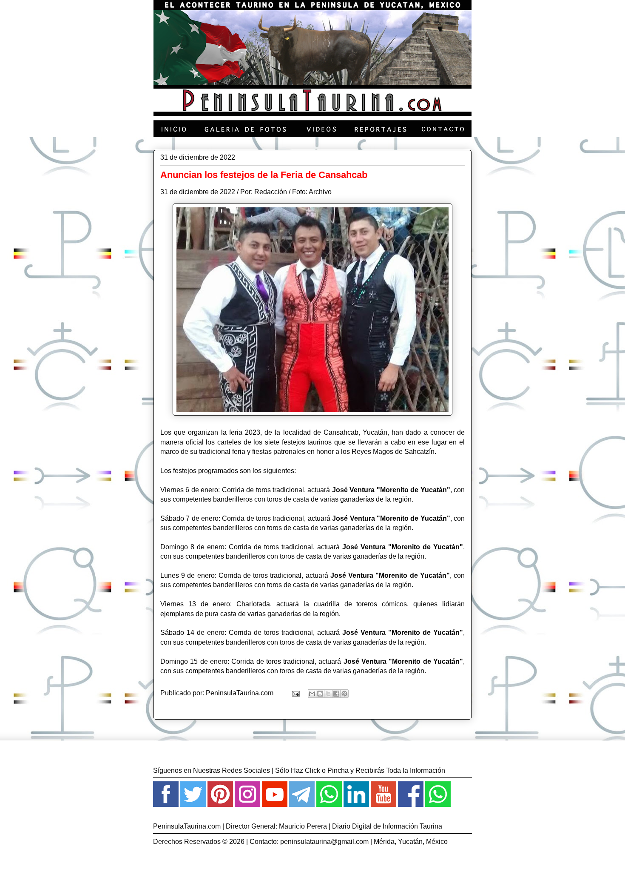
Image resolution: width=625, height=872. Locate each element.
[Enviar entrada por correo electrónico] (295, 693)
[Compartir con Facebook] (336, 693)
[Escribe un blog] (320, 693)
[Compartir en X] (328, 693)
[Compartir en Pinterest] (344, 693)
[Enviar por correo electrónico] (312, 693)
